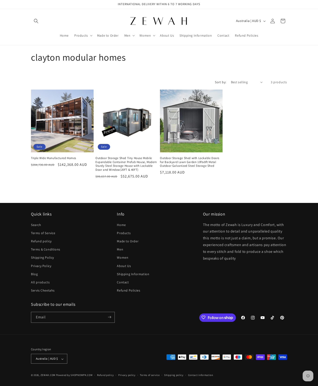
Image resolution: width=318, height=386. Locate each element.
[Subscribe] (109, 317)
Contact (123, 282)
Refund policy (41, 241)
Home (121, 225)
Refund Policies (128, 290)
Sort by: (220, 82)
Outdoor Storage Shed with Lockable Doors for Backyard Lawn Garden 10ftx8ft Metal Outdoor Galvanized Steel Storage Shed (189, 162)
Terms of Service (43, 233)
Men (120, 249)
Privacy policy (126, 375)
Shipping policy (173, 375)
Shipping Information (133, 274)
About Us (124, 266)
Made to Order (128, 241)
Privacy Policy (41, 266)
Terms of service (149, 375)
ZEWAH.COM (48, 375)
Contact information (200, 375)
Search (36, 225)
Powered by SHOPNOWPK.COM (74, 375)
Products (124, 233)
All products (40, 282)
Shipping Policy (42, 257)
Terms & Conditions (45, 249)
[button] (36, 21)
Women (122, 257)
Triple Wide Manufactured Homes (53, 158)
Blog (34, 274)
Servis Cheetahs (43, 290)
